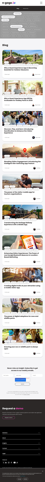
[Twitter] (3, 463)
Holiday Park (5, 32)
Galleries (28, 29)
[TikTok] (17, 463)
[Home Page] (9, 2)
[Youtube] (15, 463)
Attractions (35, 17)
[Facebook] (12, 463)
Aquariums (5, 23)
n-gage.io (9, 13)
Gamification (37, 29)
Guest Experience (23, 23)
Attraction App (20, 17)
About (4, 438)
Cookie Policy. (22, 476)
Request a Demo (8, 417)
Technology (17, 13)
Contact (4, 448)
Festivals (21, 29)
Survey (19, 36)
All (3, 13)
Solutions (4, 433)
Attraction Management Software (32, 13)
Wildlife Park (33, 26)
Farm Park (13, 29)
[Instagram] (9, 463)
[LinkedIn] (6, 463)
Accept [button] (19, 479)
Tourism (26, 36)
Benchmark (5, 29)
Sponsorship (5, 36)
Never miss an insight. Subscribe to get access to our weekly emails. (22, 369)
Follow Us (4, 460)
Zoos (28, 17)
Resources (25, 8)
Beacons (32, 23)
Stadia (13, 36)
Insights (4, 443)
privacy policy (26, 394)
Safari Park (32, 32)
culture (33, 36)
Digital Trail (5, 26)
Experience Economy (16, 26)
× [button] (42, 471)
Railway (24, 32)
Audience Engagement (8, 17)
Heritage (29, 20)
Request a (12, 408)
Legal (3, 453)
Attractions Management (17, 20)
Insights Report (15, 32)
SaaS (25, 26)
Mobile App (37, 20)
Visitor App (5, 20)
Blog (18, 8)
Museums (13, 23)
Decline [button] (25, 479)
